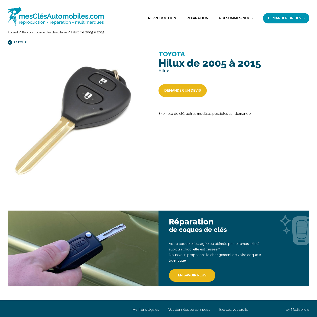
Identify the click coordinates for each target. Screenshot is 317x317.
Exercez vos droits (233, 309)
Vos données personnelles (189, 309)
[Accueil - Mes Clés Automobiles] (56, 16)
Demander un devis (286, 18)
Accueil (13, 32)
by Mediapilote (297, 309)
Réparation (197, 18)
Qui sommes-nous (235, 18)
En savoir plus (192, 275)
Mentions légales (146, 309)
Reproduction (162, 18)
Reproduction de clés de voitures (44, 32)
